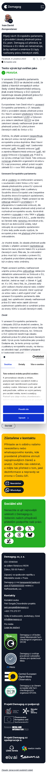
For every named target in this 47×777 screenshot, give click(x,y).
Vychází (16, 189)
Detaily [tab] (22, 364)
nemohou (23, 220)
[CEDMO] (20, 676)
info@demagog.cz (13, 619)
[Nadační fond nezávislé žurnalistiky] (12, 711)
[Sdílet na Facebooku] (34, 58)
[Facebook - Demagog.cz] (9, 528)
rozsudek (17, 214)
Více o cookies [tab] (37, 364)
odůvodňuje (28, 271)
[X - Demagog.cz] (29, 528)
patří (22, 145)
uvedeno (12, 180)
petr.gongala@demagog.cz (16, 607)
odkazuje (6, 202)
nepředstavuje (36, 246)
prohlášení (26, 202)
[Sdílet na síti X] (37, 58)
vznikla (38, 167)
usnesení (39, 104)
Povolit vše (24, 409)
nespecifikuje (36, 136)
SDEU (17, 198)
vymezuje (6, 161)
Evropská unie (10, 62)
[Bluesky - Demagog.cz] (29, 535)
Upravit (22, 418)
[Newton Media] (31, 748)
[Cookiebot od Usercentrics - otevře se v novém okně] (33, 357)
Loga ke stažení (12, 627)
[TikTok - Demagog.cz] (9, 535)
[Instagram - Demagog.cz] (19, 528)
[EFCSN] (10, 691)
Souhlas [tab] (8, 364)
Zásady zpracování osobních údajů (17, 770)
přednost (26, 233)
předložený (27, 114)
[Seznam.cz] (30, 757)
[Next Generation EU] (16, 719)
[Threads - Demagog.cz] (19, 535)
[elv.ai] (11, 757)
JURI (26, 117)
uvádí (4, 299)
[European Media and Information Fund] (16, 728)
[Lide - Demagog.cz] (9, 541)
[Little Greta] (12, 748)
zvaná (5, 154)
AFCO (28, 120)
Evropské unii (26, 154)
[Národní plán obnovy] (30, 711)
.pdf (13, 148)
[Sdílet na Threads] (41, 58)
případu (40, 214)
